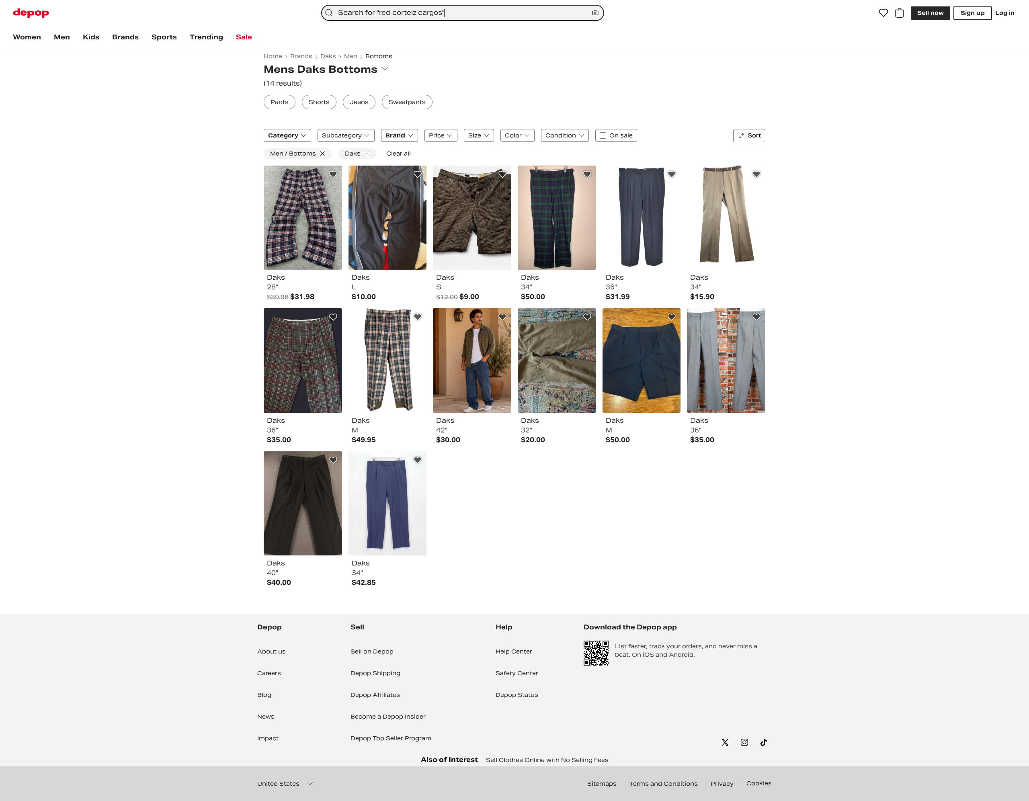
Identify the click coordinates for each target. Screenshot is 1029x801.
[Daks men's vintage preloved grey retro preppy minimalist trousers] (726, 360)
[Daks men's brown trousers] (726, 218)
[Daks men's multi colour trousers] (303, 360)
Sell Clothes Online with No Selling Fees (547, 760)
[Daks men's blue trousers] (387, 503)
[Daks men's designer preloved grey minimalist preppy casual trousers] (642, 218)
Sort (754, 135)
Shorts (319, 102)
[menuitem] (26, 37)
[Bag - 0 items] (900, 12)
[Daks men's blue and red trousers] (303, 218)
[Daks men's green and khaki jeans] (472, 360)
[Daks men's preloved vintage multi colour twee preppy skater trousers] (387, 360)
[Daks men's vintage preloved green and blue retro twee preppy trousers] (557, 218)
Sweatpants (407, 102)
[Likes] (883, 12)
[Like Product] (333, 174)
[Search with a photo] (595, 13)
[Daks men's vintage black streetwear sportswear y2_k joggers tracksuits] (387, 218)
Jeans (359, 102)
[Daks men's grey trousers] (303, 503)
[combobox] (462, 13)
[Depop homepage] (31, 13)
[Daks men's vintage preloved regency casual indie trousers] (557, 360)
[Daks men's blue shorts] (642, 360)
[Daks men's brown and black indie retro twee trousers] (472, 218)
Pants (280, 102)
